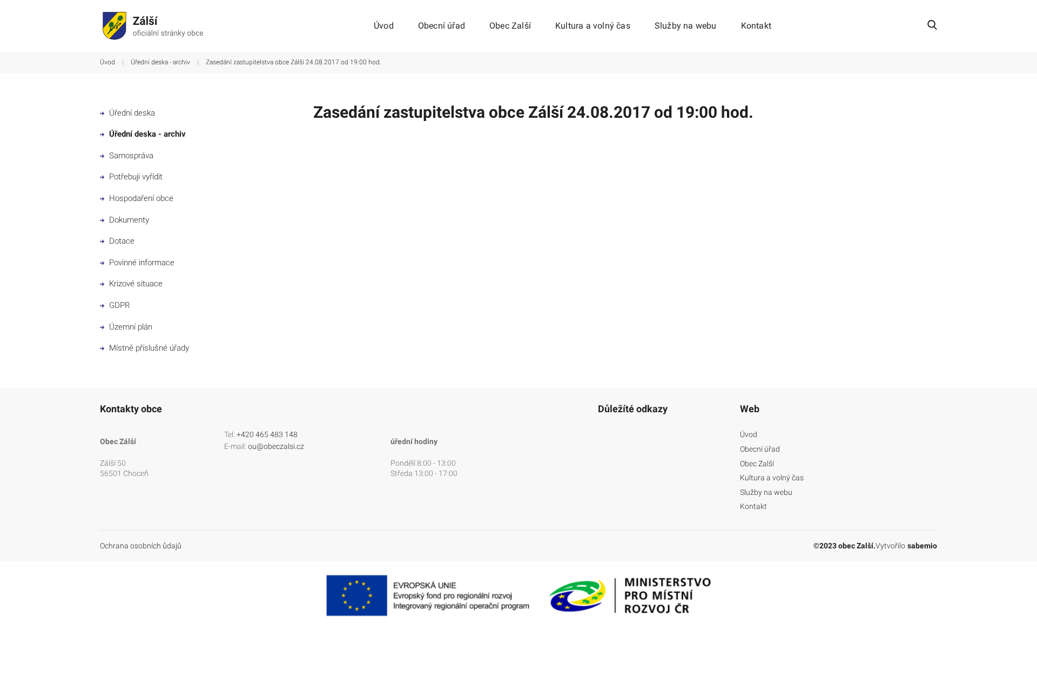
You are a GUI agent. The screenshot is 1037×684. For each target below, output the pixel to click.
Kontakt (756, 26)
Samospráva (130, 155)
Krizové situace (135, 284)
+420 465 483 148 (267, 434)
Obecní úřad (441, 26)
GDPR (118, 305)
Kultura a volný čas (592, 26)
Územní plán (129, 327)
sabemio (922, 545)
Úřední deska (131, 113)
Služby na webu (686, 26)
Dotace (120, 241)
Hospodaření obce (140, 198)
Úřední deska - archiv (160, 62)
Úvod (384, 26)
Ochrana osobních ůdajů (140, 545)
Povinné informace (140, 262)
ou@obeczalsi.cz (276, 446)
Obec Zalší (510, 26)
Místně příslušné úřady (148, 348)
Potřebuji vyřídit (135, 177)
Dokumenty (128, 220)
